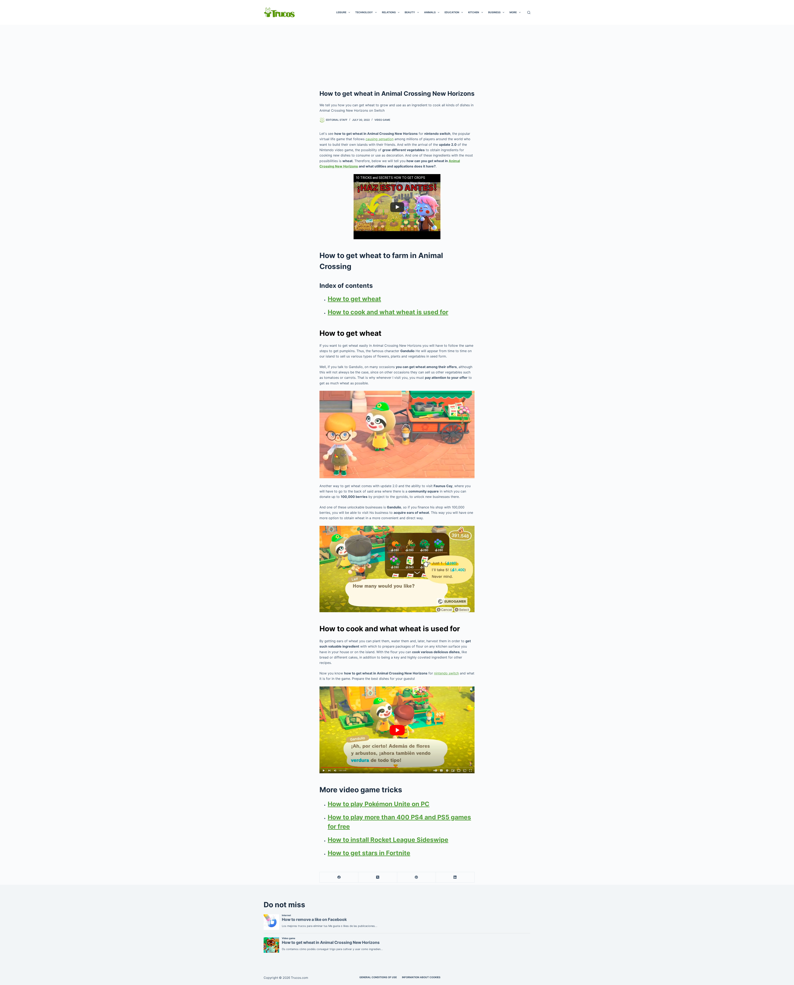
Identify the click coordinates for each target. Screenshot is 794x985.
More (513, 12)
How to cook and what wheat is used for (388, 312)
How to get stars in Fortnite (369, 853)
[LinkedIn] (455, 877)
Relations (389, 12)
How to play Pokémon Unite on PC (378, 804)
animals (430, 12)
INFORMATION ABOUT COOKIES (421, 977)
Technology (364, 12)
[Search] (528, 12)
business (494, 12)
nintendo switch (446, 673)
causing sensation (379, 139)
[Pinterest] (416, 877)
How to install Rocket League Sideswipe (388, 839)
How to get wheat (354, 298)
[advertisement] (397, 56)
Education (452, 12)
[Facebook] (339, 877)
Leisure (341, 12)
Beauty (410, 12)
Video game (382, 119)
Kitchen (473, 12)
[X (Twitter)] (377, 877)
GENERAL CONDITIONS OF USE (378, 977)
